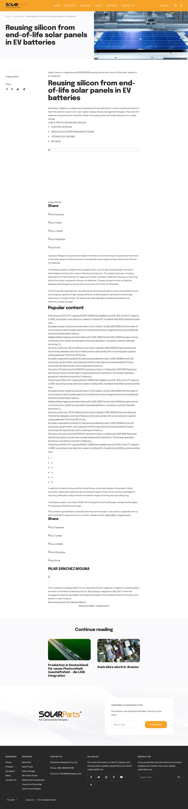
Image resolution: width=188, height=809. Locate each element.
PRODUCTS (70, 5)
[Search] (175, 5)
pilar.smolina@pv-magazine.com (94, 605)
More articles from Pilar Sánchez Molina (67, 602)
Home (8, 16)
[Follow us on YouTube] (121, 777)
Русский (163, 5)
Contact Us (11, 780)
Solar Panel (27, 766)
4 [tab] (52, 472)
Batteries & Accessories (33, 780)
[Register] (178, 777)
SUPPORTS (111, 5)
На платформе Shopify (47, 800)
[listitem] (7, 89)
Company (10, 771)
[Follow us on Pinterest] (114, 777)
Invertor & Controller (32, 784)
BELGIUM (56, 141)
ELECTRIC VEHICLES (61, 126)
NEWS (98, 5)
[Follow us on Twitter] (99, 777)
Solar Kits (26, 762)
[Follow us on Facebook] (91, 777)
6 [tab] (52, 482)
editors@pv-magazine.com (118, 515)
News (8, 775)
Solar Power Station (31, 788)
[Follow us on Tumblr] (91, 784)
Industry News (18, 16)
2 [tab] (51, 462)
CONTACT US (127, 5)
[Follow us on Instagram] (106, 777)
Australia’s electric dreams (118, 667)
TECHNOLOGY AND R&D (63, 136)
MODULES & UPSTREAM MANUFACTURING (72, 131)
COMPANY (85, 5)
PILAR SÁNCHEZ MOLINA (73, 122)
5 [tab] (52, 477)
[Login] (181, 5)
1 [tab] (51, 458)
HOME (57, 5)
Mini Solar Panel (29, 775)
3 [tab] (52, 467)
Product (9, 766)
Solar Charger (28, 771)
